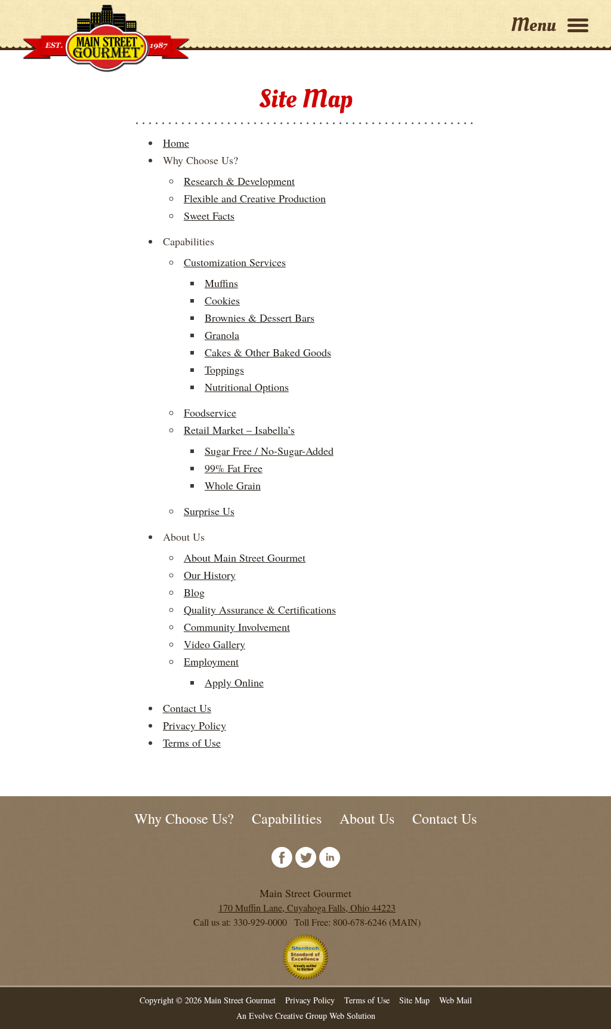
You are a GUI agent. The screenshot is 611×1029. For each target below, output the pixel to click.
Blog (194, 592)
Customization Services (235, 262)
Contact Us (187, 708)
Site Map (414, 1000)
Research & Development (239, 181)
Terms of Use (192, 742)
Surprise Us (209, 511)
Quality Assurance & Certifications (260, 609)
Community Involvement (237, 627)
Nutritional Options (247, 387)
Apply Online (234, 682)
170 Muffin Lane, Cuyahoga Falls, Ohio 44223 (307, 907)
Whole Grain (233, 485)
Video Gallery (214, 644)
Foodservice (210, 412)
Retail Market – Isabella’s (239, 430)
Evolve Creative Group (288, 1015)
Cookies (222, 300)
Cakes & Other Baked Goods (268, 352)
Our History (210, 575)
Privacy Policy (194, 725)
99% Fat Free (234, 468)
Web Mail (455, 1000)
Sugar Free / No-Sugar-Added (269, 450)
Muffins (221, 283)
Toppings (224, 369)
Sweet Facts (209, 215)
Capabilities (287, 818)
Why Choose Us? (184, 818)
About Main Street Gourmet (245, 557)
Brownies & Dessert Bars (259, 317)
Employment (211, 661)
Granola (222, 335)
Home (176, 142)
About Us (367, 818)
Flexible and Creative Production (255, 198)
